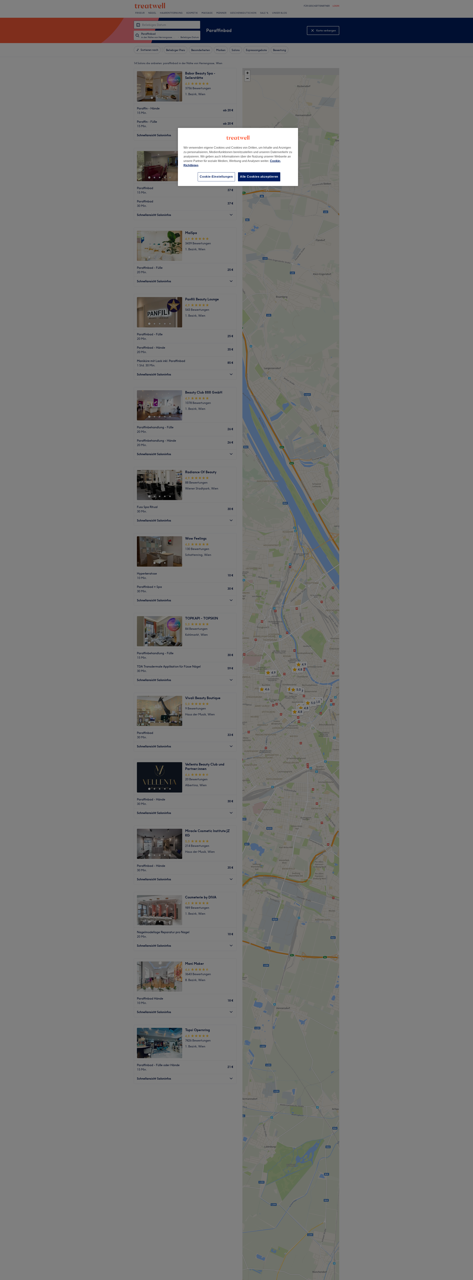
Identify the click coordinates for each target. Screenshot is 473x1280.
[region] (238, 157)
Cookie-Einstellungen (216, 176)
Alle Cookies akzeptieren (259, 176)
